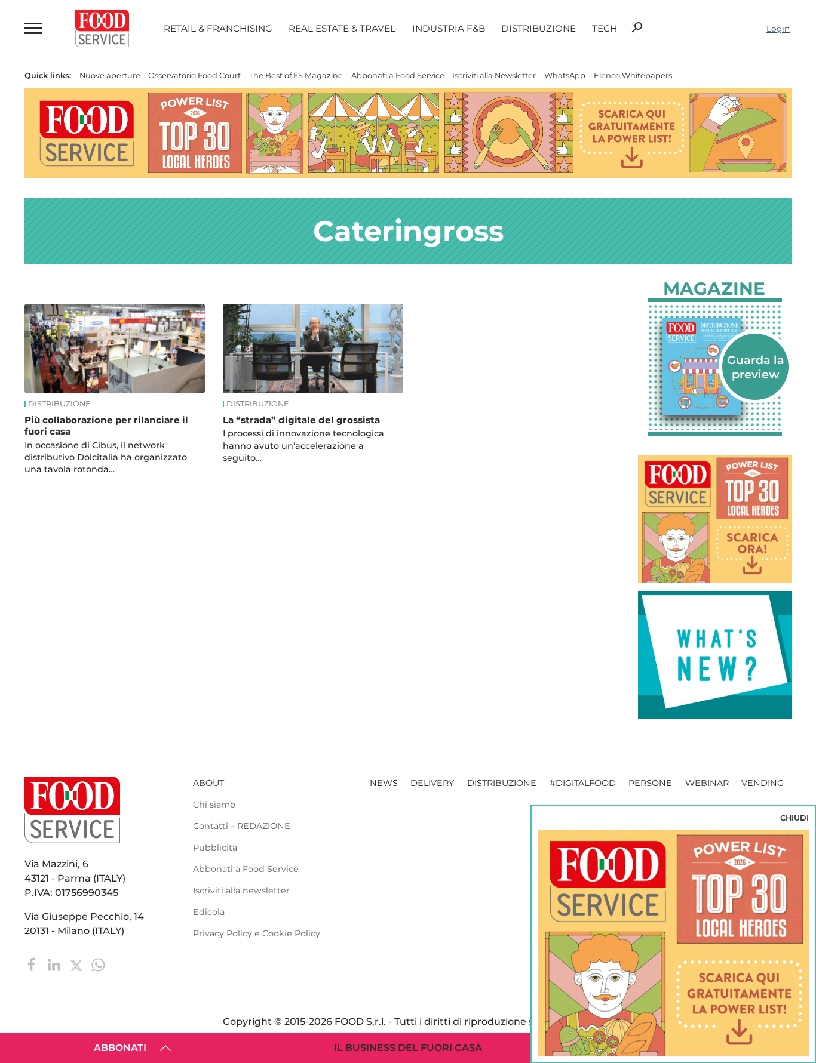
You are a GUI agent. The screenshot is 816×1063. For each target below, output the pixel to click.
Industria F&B (448, 28)
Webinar (707, 783)
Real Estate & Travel (342, 28)
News (384, 783)
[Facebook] (33, 964)
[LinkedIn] (55, 964)
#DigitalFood (583, 783)
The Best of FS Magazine (296, 75)
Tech (604, 28)
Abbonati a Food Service (397, 75)
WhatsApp (564, 75)
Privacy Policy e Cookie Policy (256, 933)
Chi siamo (214, 804)
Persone (650, 783)
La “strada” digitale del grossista (301, 420)
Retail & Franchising (218, 28)
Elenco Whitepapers (633, 75)
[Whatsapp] (98, 964)
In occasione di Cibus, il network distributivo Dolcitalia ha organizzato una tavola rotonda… (105, 457)
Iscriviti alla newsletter (241, 890)
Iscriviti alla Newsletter (494, 75)
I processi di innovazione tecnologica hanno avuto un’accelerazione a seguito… (303, 445)
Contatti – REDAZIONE (241, 826)
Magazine (714, 289)
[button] (32, 28)
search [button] (637, 27)
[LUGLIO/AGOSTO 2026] (715, 366)
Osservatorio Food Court (194, 75)
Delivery (432, 783)
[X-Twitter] (77, 964)
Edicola (209, 912)
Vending (762, 783)
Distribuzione (538, 28)
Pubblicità (215, 847)
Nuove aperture (109, 75)
